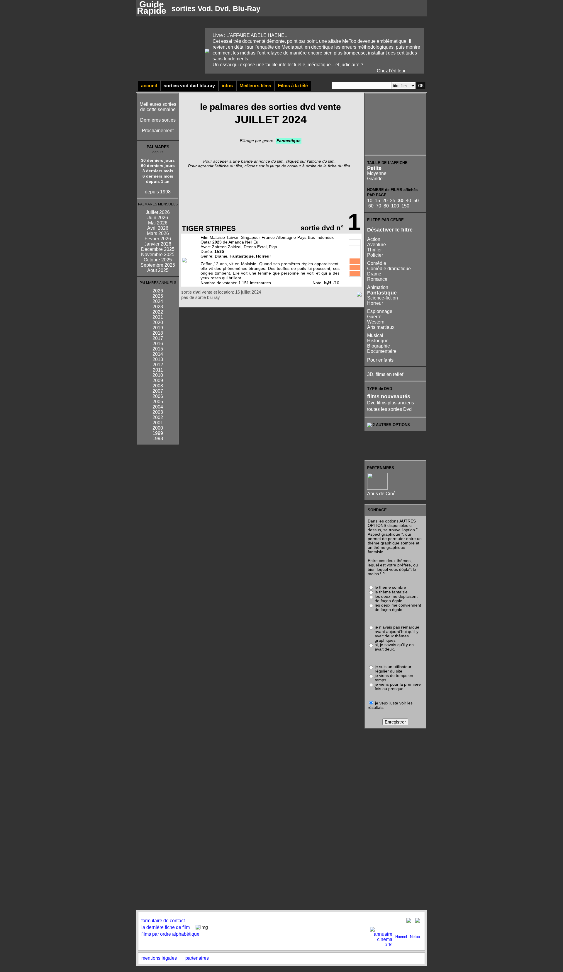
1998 (157, 438)
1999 (157, 433)
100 (395, 205)
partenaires (197, 958)
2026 (157, 290)
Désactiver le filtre (390, 230)
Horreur (375, 303)
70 (378, 205)
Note (317, 282)
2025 (157, 296)
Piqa (273, 246)
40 (408, 200)
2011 (158, 369)
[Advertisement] (395, 124)
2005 (157, 401)
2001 (157, 422)
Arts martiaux (380, 327)
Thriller (374, 249)
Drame (374, 273)
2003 (157, 412)
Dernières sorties (158, 120)
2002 (157, 417)
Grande (375, 178)
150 (405, 205)
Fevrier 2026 (158, 238)
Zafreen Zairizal (226, 246)
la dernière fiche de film (165, 927)
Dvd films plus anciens (390, 402)
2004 (157, 406)
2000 (157, 427)
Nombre (208, 282)
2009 (157, 380)
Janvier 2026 (157, 243)
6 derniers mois (158, 176)
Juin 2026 (157, 217)
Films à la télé (293, 85)
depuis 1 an (157, 181)
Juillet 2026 (158, 212)
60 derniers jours (158, 165)
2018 (157, 333)
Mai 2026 (157, 222)
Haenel (401, 936)
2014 (157, 354)
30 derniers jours (158, 160)
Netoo (415, 936)
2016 (157, 343)
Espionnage (379, 311)
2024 (157, 301)
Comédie (376, 263)
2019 (157, 327)
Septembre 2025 (157, 265)
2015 (157, 348)
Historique (378, 340)
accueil (149, 85)
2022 (157, 311)
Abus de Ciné (381, 493)
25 (392, 200)
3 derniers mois (158, 170)
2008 (157, 385)
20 (385, 200)
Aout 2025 (158, 270)
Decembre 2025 (157, 249)
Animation (377, 287)
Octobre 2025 (158, 259)
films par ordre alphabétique (170, 934)
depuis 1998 (158, 191)
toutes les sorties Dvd (389, 409)
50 (416, 200)
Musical (375, 335)
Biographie (378, 345)
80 (386, 205)
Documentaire (381, 351)
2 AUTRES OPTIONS (391, 425)
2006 (157, 396)
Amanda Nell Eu (243, 242)
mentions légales (159, 958)
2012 (157, 364)
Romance (377, 279)
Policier (375, 255)
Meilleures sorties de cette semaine (158, 107)
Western (375, 321)
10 (369, 200)
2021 (157, 317)
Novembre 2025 (157, 254)
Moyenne (376, 173)
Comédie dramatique (389, 268)
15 (377, 200)
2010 (157, 375)
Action (373, 239)
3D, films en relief (385, 374)
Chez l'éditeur (391, 70)
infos (227, 85)
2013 (157, 359)
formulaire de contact (163, 920)
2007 (157, 391)
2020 (157, 322)
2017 (157, 338)
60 (371, 205)
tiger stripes (209, 228)
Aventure (376, 244)
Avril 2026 (157, 228)
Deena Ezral (255, 246)
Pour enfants (380, 360)
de (220, 282)
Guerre (374, 316)
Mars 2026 (158, 233)
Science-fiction (382, 297)
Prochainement (158, 130)
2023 (157, 306)
